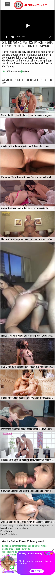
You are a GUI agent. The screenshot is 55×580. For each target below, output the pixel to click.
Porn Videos (6, 531)
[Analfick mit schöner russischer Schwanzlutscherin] (27, 133)
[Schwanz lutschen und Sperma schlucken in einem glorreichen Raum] (27, 478)
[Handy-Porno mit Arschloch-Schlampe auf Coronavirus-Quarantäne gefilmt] (27, 290)
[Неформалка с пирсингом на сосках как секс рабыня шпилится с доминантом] (27, 226)
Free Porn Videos (8, 534)
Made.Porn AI (6, 528)
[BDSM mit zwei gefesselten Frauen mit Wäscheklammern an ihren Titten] (27, 353)
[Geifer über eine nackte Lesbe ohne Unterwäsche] (27, 195)
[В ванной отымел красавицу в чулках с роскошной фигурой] (27, 384)
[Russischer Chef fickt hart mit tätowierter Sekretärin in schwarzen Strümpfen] (27, 447)
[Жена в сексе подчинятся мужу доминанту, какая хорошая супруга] (27, 509)
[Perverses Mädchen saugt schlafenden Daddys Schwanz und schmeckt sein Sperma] (27, 415)
